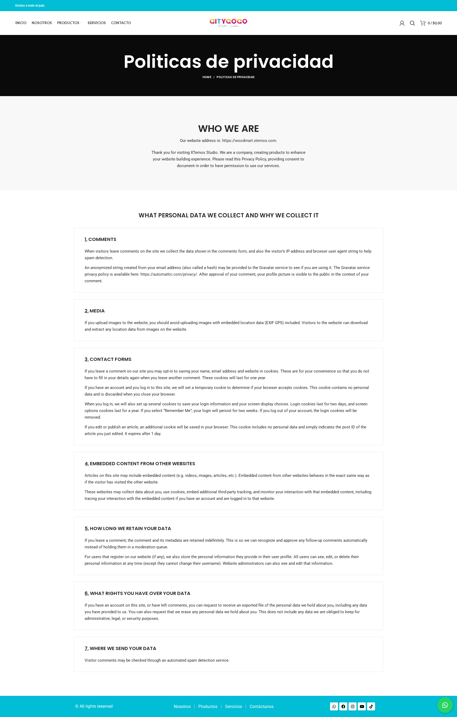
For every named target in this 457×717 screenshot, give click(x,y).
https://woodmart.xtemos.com (249, 140)
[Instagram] (353, 706)
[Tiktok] (371, 706)
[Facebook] (343, 706)
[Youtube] (362, 706)
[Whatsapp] (334, 706)
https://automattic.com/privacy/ (168, 274)
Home (207, 77)
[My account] (402, 23)
